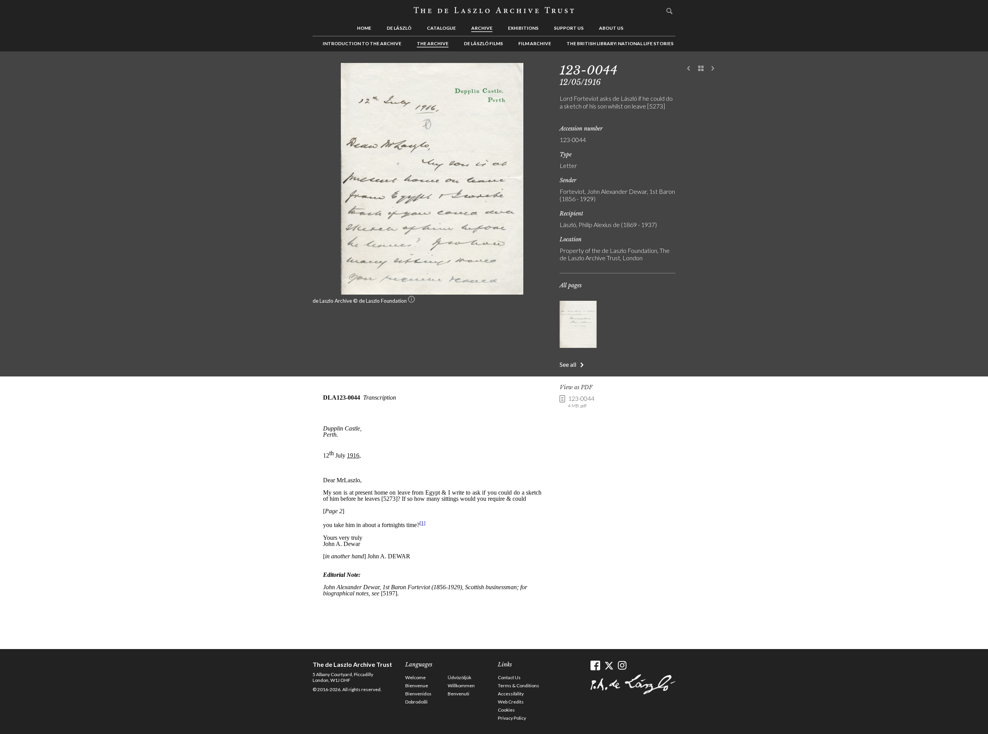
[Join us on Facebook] (595, 665)
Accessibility (511, 694)
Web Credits (511, 702)
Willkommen (461, 685)
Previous (689, 69)
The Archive (432, 43)
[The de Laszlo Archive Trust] (494, 10)
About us (611, 28)
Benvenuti (458, 694)
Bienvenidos (418, 694)
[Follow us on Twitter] (609, 665)
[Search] (669, 11)
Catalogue (441, 28)
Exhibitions (523, 28)
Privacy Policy (512, 718)
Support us (569, 28)
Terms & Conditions (518, 685)
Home (364, 28)
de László (399, 28)
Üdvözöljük (459, 677)
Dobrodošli (416, 702)
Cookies (506, 710)
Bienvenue (416, 685)
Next (713, 69)
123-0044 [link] (581, 402)
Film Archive (534, 43)
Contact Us (509, 677)
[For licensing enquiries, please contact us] (411, 301)
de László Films (483, 43)
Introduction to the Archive (362, 43)
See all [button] (568, 364)
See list (701, 69)
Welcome (415, 677)
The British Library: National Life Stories (620, 43)
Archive (481, 28)
